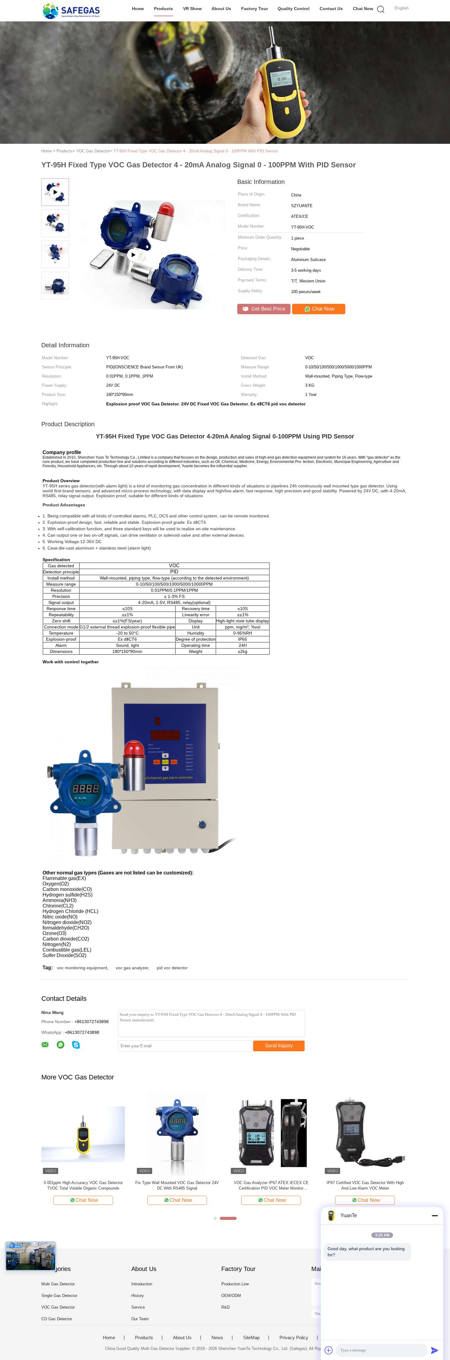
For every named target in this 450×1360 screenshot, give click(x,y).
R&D (225, 1307)
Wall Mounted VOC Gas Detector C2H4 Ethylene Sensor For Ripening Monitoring (365, 1185)
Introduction (141, 1284)
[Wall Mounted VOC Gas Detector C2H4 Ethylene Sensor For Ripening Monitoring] (365, 1134)
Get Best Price (267, 309)
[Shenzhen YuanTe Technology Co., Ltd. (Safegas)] (71, 10)
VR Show (192, 8)
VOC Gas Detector (58, 1307)
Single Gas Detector (59, 1295)
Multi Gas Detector (58, 1284)
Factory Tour (254, 8)
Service (138, 1307)
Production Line (235, 1284)
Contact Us (331, 8)
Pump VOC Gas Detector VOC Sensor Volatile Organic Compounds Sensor (83, 1185)
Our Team (140, 1319)
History (137, 1295)
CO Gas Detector (56, 1319)
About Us (221, 8)
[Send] (435, 1350)
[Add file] (328, 1350)
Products (163, 8)
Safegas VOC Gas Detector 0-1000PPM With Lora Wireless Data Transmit (177, 1185)
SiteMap (251, 1338)
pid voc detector (172, 967)
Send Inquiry (279, 1045)
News (217, 1338)
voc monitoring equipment (82, 967)
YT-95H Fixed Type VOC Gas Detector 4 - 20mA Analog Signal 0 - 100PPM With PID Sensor (195, 151)
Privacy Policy (293, 1338)
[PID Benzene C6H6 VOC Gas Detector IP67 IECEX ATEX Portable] (271, 1134)
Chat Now (363, 8)
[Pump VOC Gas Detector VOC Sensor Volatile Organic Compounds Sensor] (83, 1134)
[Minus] (434, 1215)
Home (138, 8)
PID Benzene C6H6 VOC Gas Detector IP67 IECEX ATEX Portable (271, 1185)
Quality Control (293, 8)
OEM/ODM (231, 1295)
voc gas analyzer (132, 967)
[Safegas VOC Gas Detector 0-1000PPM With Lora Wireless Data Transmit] (177, 1134)
